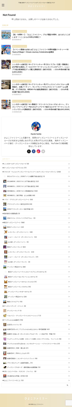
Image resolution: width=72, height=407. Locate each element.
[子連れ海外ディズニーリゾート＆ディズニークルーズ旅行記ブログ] (36, 7)
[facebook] (34, 151)
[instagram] (38, 151)
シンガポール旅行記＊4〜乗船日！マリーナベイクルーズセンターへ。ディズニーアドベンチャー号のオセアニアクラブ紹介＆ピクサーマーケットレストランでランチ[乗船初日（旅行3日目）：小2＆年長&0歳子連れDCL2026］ (41, 106)
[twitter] (29, 151)
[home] (43, 151)
